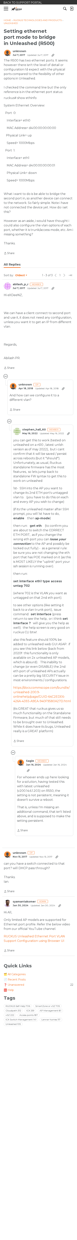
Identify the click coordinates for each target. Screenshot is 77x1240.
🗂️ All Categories (15, 974)
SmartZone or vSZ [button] (47, 1006)
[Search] (64, 8)
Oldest (20, 275)
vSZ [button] (10, 1015)
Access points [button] (28, 1015)
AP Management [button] (50, 1010)
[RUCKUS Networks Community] (16, 9)
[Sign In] (71, 8)
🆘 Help (9, 990)
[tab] (12, 264)
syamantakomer (24, 901)
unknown (19, 51)
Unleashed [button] (13, 1024)
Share (9, 253)
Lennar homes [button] (50, 1019)
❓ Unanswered (38, 984)
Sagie (30, 761)
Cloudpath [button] (13, 1010)
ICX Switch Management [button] (21, 1019)
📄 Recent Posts (15, 979)
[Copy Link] (53, 55)
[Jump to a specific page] (70, 275)
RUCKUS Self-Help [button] (18, 1006)
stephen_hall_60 (34, 429)
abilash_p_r (20, 284)
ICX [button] (30, 1010)
